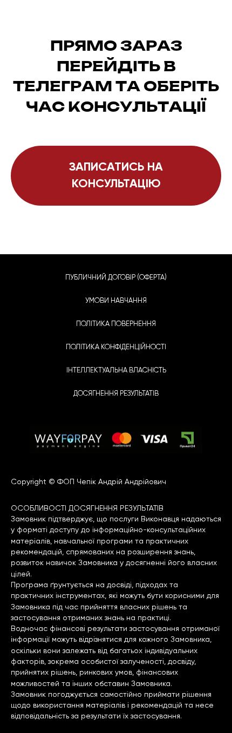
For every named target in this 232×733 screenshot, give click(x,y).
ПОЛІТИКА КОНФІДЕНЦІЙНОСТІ (116, 347)
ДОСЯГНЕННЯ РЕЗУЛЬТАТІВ (116, 393)
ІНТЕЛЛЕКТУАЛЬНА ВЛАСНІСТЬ (116, 370)
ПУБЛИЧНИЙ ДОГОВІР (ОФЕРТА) (116, 277)
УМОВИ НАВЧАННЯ (116, 300)
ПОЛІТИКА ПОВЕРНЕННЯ (116, 324)
